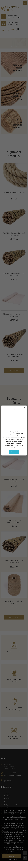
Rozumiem (14, 452)
